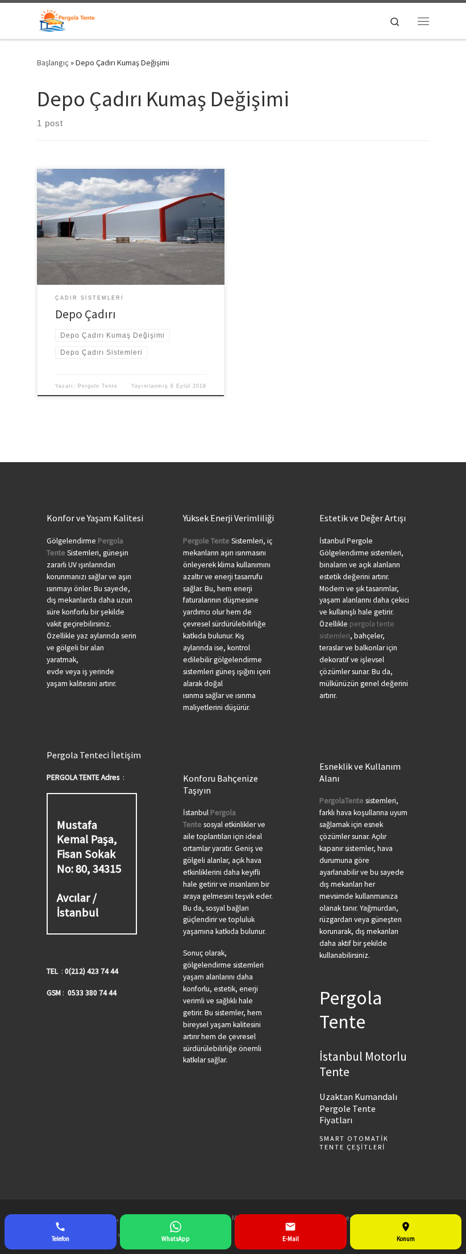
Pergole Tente (98, 386)
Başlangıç (53, 62)
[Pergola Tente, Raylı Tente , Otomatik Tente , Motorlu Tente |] (67, 19)
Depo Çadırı (85, 314)
